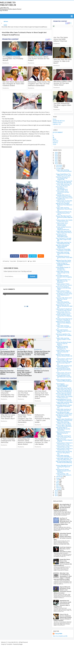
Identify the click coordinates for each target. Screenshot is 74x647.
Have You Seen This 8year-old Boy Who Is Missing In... (64, 425)
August (58, 478)
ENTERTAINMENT (58, 132)
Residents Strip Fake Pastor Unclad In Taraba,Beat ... (64, 319)
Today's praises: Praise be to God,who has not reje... (64, 443)
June (57, 481)
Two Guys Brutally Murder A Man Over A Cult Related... (64, 391)
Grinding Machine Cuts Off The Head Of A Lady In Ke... (64, 400)
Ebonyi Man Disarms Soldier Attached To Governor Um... (64, 406)
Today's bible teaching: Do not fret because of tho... (64, 436)
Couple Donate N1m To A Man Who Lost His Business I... (63, 281)
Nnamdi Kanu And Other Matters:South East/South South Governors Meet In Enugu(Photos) (62, 603)
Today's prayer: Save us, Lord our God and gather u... (62, 192)
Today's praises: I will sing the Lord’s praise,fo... (64, 474)
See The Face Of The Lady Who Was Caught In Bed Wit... (63, 239)
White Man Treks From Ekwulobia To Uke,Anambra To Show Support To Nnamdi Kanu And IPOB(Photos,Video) (63, 576)
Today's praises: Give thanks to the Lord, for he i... (64, 220)
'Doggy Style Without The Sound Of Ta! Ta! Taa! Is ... (64, 174)
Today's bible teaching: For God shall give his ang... (63, 243)
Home (54, 119)
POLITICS (55, 141)
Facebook (15, 256)
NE (53, 137)
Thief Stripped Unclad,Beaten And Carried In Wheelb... (62, 385)
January (58, 489)
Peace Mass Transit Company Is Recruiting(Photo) (62, 188)
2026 (56, 152)
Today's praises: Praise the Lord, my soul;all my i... (64, 291)
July (57, 479)
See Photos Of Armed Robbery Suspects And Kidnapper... (63, 471)
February (59, 487)
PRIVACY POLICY (57, 122)
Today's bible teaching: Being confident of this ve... (63, 339)
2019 (56, 163)
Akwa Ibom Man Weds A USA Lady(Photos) (64, 198)
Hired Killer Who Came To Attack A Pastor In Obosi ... (64, 195)
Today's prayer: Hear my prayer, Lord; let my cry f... (64, 312)
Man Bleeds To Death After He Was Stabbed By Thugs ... (64, 416)
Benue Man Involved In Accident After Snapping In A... (64, 277)
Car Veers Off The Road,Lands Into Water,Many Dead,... (62, 235)
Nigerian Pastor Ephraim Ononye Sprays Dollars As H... (64, 356)
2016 (56, 494)
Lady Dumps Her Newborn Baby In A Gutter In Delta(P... (63, 433)
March (58, 486)
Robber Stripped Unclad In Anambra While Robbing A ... (64, 381)
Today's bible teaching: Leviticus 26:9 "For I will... (63, 302)
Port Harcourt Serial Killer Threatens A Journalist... (64, 250)
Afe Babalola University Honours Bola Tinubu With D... (64, 258)
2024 (56, 155)
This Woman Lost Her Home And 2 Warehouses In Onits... (64, 295)
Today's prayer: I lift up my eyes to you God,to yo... (63, 373)
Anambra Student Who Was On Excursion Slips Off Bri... (64, 363)
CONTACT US (57, 124)
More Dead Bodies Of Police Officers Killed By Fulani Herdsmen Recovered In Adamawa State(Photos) (62, 507)
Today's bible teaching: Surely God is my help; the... (63, 253)
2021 (56, 160)
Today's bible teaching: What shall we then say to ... (64, 403)
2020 (56, 162)
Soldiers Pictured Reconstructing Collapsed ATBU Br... (64, 440)
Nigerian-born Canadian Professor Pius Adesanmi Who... (64, 205)
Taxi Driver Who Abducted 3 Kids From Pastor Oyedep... (64, 299)
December (59, 165)
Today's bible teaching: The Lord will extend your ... (64, 171)
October (58, 168)
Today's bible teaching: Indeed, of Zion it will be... (63, 422)
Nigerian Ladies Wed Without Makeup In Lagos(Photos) (64, 419)
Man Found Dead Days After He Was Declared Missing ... (64, 463)
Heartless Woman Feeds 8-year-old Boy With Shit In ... (64, 394)
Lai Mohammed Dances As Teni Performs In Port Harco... (63, 213)
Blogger (21, 644)
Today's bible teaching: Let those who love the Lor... (63, 410)
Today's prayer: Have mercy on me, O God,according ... (62, 224)
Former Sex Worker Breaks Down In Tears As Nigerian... (63, 344)
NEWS (34, 261)
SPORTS (55, 142)
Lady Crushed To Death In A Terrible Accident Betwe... (64, 309)
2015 (56, 495)
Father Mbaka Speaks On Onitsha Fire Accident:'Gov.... (63, 269)
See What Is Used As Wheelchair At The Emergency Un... (62, 348)
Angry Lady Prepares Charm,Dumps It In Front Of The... (63, 331)
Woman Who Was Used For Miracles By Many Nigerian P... (64, 217)
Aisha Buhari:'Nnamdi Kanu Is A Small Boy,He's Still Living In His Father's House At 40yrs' (62, 536)
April (57, 484)
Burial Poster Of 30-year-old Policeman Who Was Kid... (64, 181)
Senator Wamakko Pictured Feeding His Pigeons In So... (64, 467)
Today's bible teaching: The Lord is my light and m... (63, 327)
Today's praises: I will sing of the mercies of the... (64, 359)
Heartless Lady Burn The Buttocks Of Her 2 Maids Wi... (63, 335)
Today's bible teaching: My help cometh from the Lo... (64, 232)
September (59, 476)
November (59, 166)
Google (24, 256)
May (57, 483)
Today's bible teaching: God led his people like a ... (64, 366)
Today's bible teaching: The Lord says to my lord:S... (62, 273)
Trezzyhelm (9, 644)
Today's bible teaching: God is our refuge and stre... (64, 184)
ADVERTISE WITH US (59, 121)
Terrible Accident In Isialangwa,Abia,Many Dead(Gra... (63, 265)
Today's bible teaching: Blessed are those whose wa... (64, 209)
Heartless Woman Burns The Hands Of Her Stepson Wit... (63, 178)
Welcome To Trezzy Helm (8, 3)
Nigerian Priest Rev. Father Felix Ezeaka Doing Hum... (64, 261)
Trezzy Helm (58, 633)
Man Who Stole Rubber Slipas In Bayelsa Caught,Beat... (62, 246)
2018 (56, 491)
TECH (54, 144)
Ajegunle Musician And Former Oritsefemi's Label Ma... (64, 306)
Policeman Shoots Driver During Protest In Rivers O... (63, 370)
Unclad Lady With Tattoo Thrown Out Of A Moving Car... (63, 316)
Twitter (33, 256)
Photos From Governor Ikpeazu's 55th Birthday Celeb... (63, 288)
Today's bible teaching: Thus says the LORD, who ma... (64, 459)
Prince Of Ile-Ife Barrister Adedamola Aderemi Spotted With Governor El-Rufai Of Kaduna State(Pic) (62, 617)
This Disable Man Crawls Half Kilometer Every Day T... (63, 377)
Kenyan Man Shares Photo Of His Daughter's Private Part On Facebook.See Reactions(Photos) (63, 562)
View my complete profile (60, 636)
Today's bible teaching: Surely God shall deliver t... (64, 456)
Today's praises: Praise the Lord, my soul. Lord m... (64, 284)
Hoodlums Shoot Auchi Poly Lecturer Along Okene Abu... (64, 453)
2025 (56, 154)
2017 (56, 492)
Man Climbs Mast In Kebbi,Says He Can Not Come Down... (63, 429)
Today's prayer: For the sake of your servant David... (64, 201)
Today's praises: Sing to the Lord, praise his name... (63, 352)
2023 (56, 157)
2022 (56, 159)
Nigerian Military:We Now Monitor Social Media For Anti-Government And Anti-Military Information (62, 590)
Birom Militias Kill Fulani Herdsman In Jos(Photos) (64, 412)
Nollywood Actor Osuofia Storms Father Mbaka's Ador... (63, 323)
